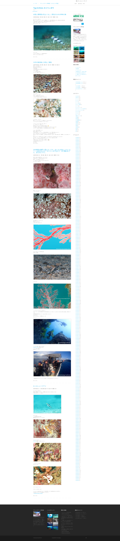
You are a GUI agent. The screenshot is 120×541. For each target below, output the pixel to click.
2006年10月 (78, 471)
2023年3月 (77, 195)
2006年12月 (78, 469)
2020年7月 (77, 240)
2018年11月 (78, 268)
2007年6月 (77, 460)
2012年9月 (77, 372)
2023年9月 (77, 186)
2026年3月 (77, 144)
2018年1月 (77, 282)
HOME (76, 3)
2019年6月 (77, 258)
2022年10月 (78, 202)
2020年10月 (78, 235)
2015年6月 (77, 325)
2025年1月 (77, 164)
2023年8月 (77, 188)
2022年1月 (77, 214)
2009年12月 (78, 418)
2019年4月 (77, 261)
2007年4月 (77, 463)
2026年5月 (77, 141)
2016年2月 (77, 314)
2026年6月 (77, 140)
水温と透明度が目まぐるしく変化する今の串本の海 (49, 14)
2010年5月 (77, 411)
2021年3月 (77, 228)
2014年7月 (77, 341)
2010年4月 (77, 412)
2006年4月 (77, 480)
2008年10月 (78, 438)
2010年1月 (77, 417)
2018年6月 (77, 275)
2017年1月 (77, 299)
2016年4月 (77, 311)
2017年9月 (77, 287)
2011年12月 (78, 384)
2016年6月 (77, 308)
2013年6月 (77, 359)
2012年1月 (77, 383)
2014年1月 (77, 349)
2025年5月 (77, 158)
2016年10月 (78, 303)
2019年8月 (77, 255)
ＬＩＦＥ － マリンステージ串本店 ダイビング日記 (45, 3)
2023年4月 (77, 193)
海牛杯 (77, 124)
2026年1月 (77, 147)
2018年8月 (77, 272)
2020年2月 (77, 247)
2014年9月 (77, 338)
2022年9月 (77, 203)
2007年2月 (77, 466)
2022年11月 (78, 200)
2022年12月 (78, 199)
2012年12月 (78, 367)
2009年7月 (77, 425)
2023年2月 (77, 196)
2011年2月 (77, 398)
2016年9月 (77, 304)
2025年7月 (77, 155)
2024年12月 (78, 165)
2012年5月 (77, 377)
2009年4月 (77, 429)
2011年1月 (77, 400)
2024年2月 (77, 179)
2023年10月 (78, 185)
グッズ (77, 101)
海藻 (76, 125)
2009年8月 (77, 424)
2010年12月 (78, 401)
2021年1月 (77, 231)
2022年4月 (77, 210)
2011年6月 (77, 393)
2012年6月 (77, 376)
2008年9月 (77, 439)
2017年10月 (78, 286)
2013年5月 (77, 360)
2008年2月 (77, 449)
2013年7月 (77, 358)
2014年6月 (77, 342)
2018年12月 (78, 266)
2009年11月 (78, 419)
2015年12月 (78, 317)
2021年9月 (77, 220)
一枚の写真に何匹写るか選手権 (37, 493)
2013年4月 (77, 362)
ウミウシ (77, 100)
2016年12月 (78, 300)
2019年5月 (77, 259)
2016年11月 (78, 301)
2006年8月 (77, 474)
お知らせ (77, 97)
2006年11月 (78, 470)
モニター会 (77, 111)
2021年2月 (77, 230)
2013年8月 (77, 356)
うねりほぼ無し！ (78, 85)
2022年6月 (77, 207)
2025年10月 (78, 151)
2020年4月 (77, 244)
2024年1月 (77, 181)
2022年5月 (77, 209)
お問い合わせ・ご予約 (81, 3)
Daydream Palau (35, 347)
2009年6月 (77, 426)
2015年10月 (78, 320)
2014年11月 (78, 335)
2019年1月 (77, 265)
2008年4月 (77, 446)
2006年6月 (77, 477)
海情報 (77, 122)
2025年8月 (77, 154)
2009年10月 (78, 421)
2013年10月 (78, 353)
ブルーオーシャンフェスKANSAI (81, 108)
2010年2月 (77, 415)
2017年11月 (78, 285)
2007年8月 (77, 457)
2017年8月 (77, 289)
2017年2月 (77, 297)
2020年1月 (77, 248)
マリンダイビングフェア (79, 110)
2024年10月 (78, 168)
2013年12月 (78, 351)
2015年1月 (77, 332)
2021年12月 (78, 216)
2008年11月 (78, 436)
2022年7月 (77, 206)
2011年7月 (77, 391)
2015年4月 (77, 328)
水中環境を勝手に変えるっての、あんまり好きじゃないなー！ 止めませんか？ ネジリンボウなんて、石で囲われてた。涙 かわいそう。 (52, 151)
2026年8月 (77, 137)
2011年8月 (77, 390)
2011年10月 (78, 387)
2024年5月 (77, 175)
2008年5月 (77, 445)
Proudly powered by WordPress (37, 537)
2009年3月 (77, 431)
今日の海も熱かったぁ (79, 83)
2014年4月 (77, 345)
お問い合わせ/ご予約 (81, 1)
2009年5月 (77, 428)
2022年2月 (77, 213)
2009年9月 (77, 422)
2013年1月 (77, 366)
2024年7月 (77, 172)
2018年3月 (77, 279)
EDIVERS (34, 441)
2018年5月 (77, 276)
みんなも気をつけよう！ (79, 88)
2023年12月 (78, 182)
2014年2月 (77, 348)
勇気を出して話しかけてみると (66, 526)
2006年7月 (77, 476)
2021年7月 (77, 223)
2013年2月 (77, 365)
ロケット (77, 114)
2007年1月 (77, 467)
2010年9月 (77, 405)
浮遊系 (77, 121)
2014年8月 (77, 339)
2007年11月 (78, 453)
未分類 (77, 118)
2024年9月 (77, 169)
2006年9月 (77, 473)
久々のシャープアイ (39, 386)
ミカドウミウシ (78, 67)
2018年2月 (77, 280)
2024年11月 (78, 167)
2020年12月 (78, 233)
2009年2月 (77, 432)
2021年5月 (77, 226)
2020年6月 (77, 241)
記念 (76, 128)
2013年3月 (77, 363)
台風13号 (63, 531)
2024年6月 (77, 174)
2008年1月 (77, 450)
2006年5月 (77, 478)
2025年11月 (78, 150)
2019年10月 (78, 252)
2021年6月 (77, 224)
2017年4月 (77, 294)
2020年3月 (77, 245)
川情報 (77, 117)
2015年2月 (77, 331)
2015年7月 (77, 324)
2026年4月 (77, 143)
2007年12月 (78, 452)
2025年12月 (78, 148)
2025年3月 (77, 161)
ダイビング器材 (78, 104)
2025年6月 (77, 157)
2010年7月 (77, 408)
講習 (76, 129)
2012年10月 (78, 370)
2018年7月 (77, 273)
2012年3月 (77, 380)
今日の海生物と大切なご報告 (42, 62)
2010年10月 (78, 404)
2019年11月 (78, 251)
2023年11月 (78, 183)
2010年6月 (77, 410)
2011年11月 (78, 386)
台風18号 (77, 68)
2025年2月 (77, 162)
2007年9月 (77, 456)
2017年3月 (77, 296)
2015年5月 (77, 327)
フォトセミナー (78, 107)
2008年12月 (78, 435)
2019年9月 (77, 254)
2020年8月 (77, 238)
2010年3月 (77, 414)
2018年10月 (78, 269)
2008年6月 (77, 443)
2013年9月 (77, 355)
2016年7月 (77, 307)
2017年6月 (77, 292)
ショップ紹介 (78, 103)
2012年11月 (78, 369)
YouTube (77, 96)
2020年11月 (78, 234)
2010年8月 (77, 407)
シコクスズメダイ (78, 70)
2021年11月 (78, 217)
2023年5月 (77, 192)
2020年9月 (77, 237)
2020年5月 (77, 242)
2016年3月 (77, 313)
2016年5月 (77, 310)
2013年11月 (78, 352)
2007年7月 (77, 459)
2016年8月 (77, 306)
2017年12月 (78, 283)
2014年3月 (77, 346)
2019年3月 (77, 262)
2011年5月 (77, 394)
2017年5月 (77, 293)
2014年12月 (78, 334)
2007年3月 (77, 464)
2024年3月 (77, 178)
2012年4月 (77, 379)
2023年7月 (77, 189)
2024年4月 (77, 176)
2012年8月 (77, 373)
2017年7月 (77, 290)
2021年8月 (77, 221)
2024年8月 (77, 171)
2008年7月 (77, 442)
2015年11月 (78, 318)
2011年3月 (77, 397)
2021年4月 (77, 227)
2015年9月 (77, 321)
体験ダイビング (78, 115)
